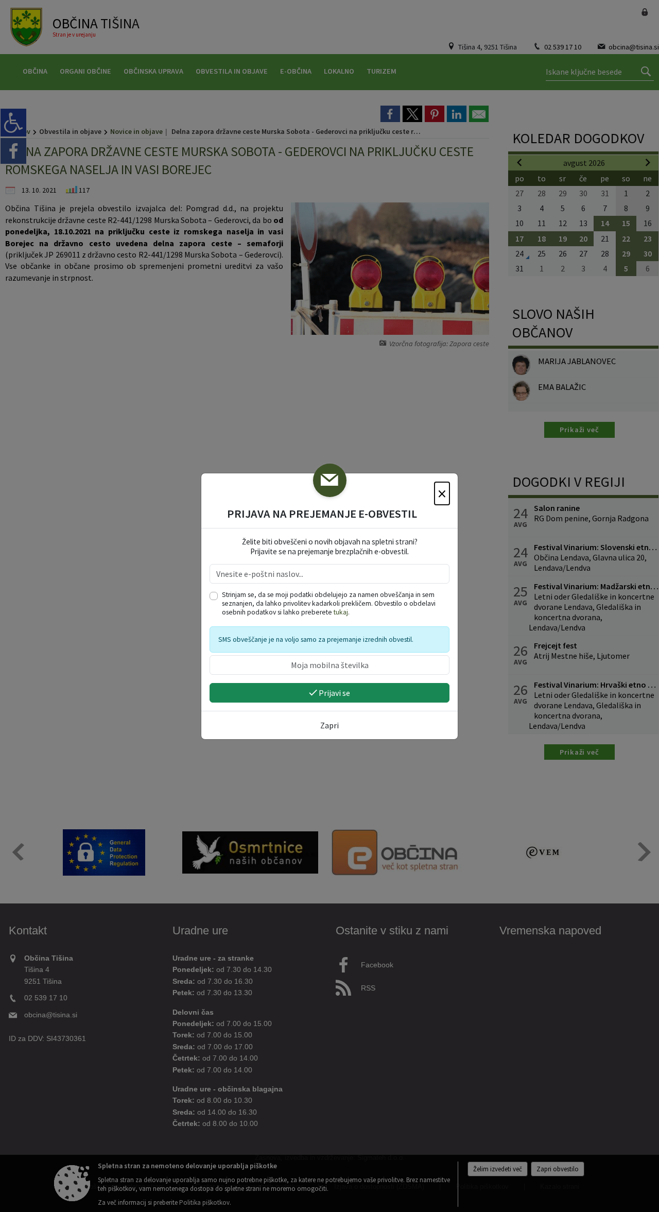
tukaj (341, 612)
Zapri (329, 725)
